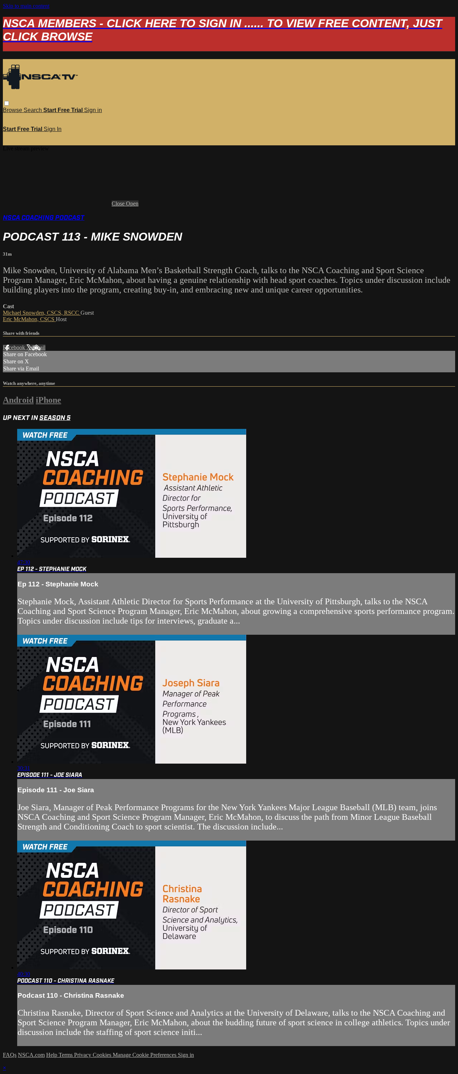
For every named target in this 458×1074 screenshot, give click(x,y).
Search (33, 110)
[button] (6, 103)
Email (38, 347)
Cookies (103, 1055)
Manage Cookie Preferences (145, 1055)
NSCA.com (31, 1055)
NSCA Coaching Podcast (43, 217)
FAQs (9, 1055)
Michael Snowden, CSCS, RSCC (42, 313)
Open (132, 203)
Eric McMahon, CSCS (29, 319)
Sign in (93, 110)
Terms (66, 1055)
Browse (13, 110)
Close (119, 203)
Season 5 (54, 417)
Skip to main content (26, 6)
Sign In (53, 129)
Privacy (83, 1055)
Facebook (14, 347)
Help (52, 1055)
